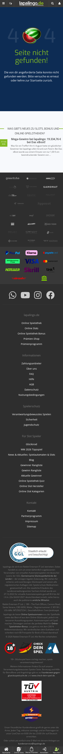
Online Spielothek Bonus (31, 333)
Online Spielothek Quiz (32, 480)
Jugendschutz (31, 424)
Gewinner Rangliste (31, 465)
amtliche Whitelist (40, 600)
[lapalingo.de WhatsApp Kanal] (12, 295)
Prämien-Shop (31, 338)
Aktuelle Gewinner (31, 475)
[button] (3, 3)
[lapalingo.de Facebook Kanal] (50, 295)
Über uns (31, 368)
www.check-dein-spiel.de (43, 675)
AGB (31, 384)
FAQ (31, 373)
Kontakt (31, 510)
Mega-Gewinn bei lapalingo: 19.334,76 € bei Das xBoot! (36, 140)
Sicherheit (31, 419)
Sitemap (31, 526)
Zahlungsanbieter (31, 363)
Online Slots (31, 328)
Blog (31, 459)
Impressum (31, 521)
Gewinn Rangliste (31, 470)
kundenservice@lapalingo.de (31, 743)
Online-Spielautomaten (32, 614)
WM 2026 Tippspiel (31, 449)
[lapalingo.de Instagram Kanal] (38, 295)
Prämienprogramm (31, 344)
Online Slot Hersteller (31, 486)
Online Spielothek (31, 323)
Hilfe (31, 379)
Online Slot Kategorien (31, 491)
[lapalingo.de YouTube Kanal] (25, 295)
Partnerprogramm (31, 516)
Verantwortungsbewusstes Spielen (31, 414)
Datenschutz (32, 389)
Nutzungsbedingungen (31, 394)
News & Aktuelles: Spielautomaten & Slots (31, 454)
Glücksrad (31, 444)
